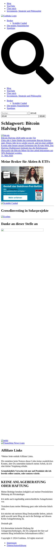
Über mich (11, 8)
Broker (10, 20)
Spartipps (11, 28)
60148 (33, 113)
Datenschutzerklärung (16, 545)
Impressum (11, 543)
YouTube (11, 6)
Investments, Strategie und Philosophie (24, 11)
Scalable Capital (19, 23)
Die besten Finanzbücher (18, 25)
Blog (9, 3)
